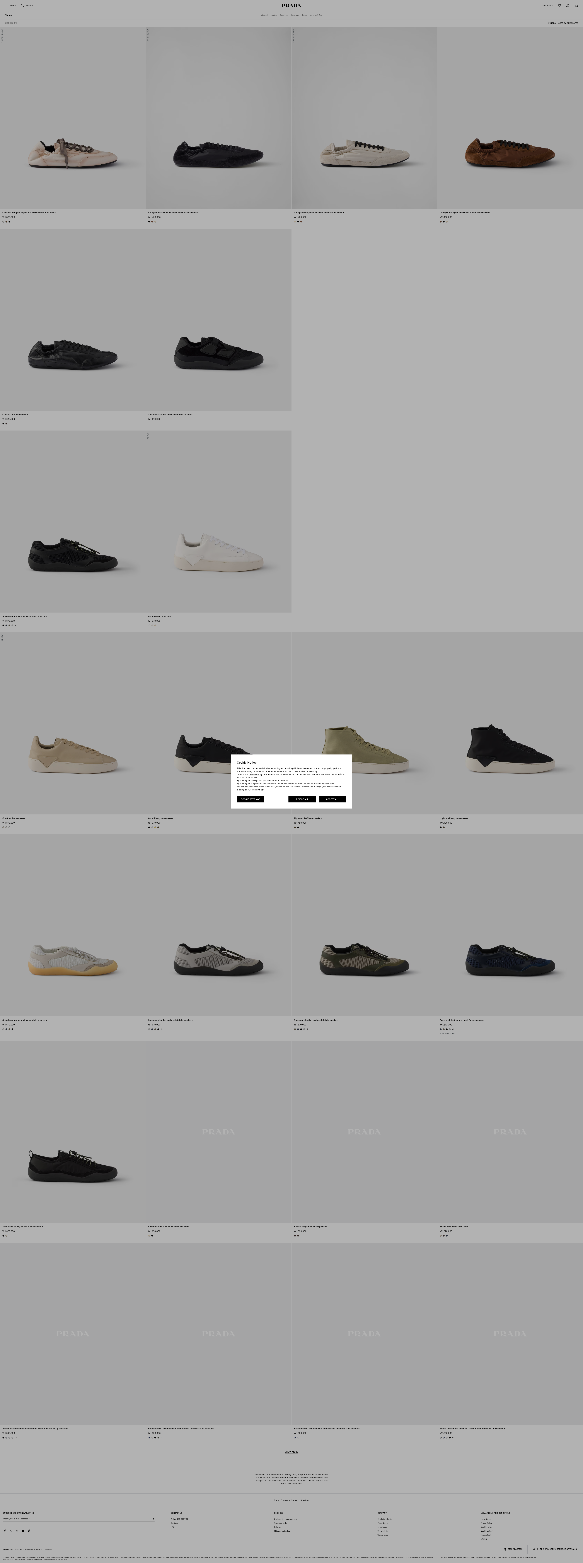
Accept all (332, 799)
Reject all (302, 799)
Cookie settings (250, 799)
